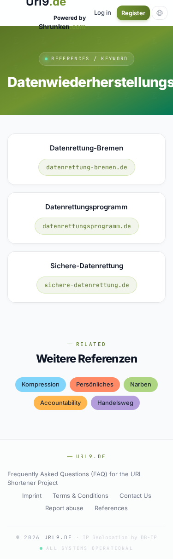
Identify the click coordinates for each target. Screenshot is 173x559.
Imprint (32, 495)
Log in (102, 12)
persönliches (94, 384)
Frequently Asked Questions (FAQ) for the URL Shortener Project (74, 478)
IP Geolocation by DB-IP (120, 537)
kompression (41, 384)
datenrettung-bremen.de (86, 167)
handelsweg (115, 402)
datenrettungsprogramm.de (86, 226)
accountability (60, 402)
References (111, 508)
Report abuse (64, 508)
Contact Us (135, 495)
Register (133, 13)
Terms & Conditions (80, 495)
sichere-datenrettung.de (86, 285)
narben (140, 384)
